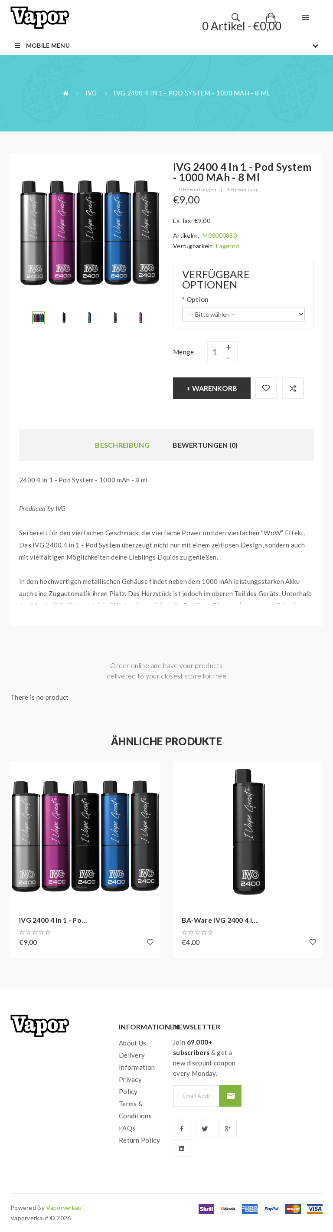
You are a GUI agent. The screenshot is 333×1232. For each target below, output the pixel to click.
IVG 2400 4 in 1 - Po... (53, 920)
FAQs (127, 1128)
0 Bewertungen (197, 189)
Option (197, 299)
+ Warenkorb (211, 388)
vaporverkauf (65, 1207)
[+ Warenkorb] (21, 772)
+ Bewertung (242, 189)
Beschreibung (122, 445)
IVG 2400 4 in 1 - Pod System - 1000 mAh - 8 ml (192, 93)
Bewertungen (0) (205, 445)
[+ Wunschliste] (266, 388)
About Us (132, 1043)
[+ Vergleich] (293, 388)
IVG (91, 93)
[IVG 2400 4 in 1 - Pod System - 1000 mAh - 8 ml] (38, 317)
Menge (183, 352)
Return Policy (139, 1140)
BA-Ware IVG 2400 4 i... (220, 920)
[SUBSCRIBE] (230, 1096)
